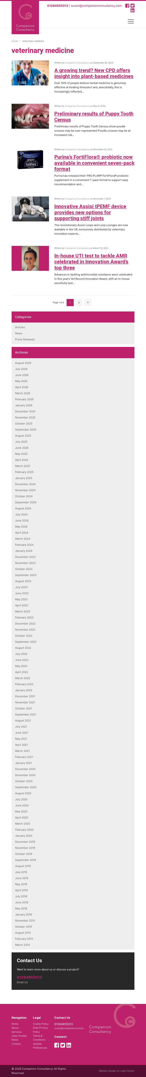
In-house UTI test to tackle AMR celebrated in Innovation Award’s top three (91, 262)
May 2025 (21, 454)
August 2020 (23, 793)
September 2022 (25, 641)
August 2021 (23, 720)
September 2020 (25, 787)
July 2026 (21, 369)
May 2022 (21, 666)
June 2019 (21, 878)
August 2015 (23, 932)
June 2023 (22, 593)
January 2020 (23, 835)
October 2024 (24, 496)
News (18, 333)
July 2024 (21, 514)
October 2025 (23, 423)
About (15, 1027)
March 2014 (22, 944)
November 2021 (25, 702)
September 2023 (25, 575)
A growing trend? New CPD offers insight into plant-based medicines (93, 73)
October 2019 (23, 854)
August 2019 (23, 866)
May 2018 (21, 908)
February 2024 (24, 544)
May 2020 (21, 811)
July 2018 (21, 896)
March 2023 (22, 611)
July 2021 (21, 726)
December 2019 (25, 841)
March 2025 (22, 466)
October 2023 (24, 569)
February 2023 (24, 617)
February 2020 (24, 829)
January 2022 (23, 690)
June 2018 (21, 902)
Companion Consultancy (77, 62)
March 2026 (22, 393)
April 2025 (21, 460)
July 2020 (21, 799)
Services (17, 1031)
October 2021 (23, 708)
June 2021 (21, 732)
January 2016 (23, 914)
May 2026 (21, 381)
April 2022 (21, 672)
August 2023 (23, 581)
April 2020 (21, 817)
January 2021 (23, 763)
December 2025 (25, 411)
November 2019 (25, 848)
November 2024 (25, 490)
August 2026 (23, 363)
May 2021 (21, 738)
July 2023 (21, 587)
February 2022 (24, 684)
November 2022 (25, 629)
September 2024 (25, 502)
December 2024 (25, 484)
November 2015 (25, 920)
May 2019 (21, 884)
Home (15, 1023)
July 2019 (21, 872)
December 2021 (25, 696)
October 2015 (23, 926)
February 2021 (24, 757)
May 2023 (21, 599)
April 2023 (21, 605)
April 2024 (21, 532)
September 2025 (25, 429)
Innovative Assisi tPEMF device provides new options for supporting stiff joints (90, 212)
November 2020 (25, 775)
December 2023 (25, 557)
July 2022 (21, 654)
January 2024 (23, 550)
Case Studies (19, 1035)
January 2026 (23, 405)
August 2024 (23, 508)
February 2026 (24, 399)
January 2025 (23, 478)
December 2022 (25, 623)
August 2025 (23, 435)
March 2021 (22, 751)
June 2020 (21, 805)
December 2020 (25, 769)
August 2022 (23, 647)
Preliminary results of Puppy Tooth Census (93, 117)
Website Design (107, 1070)
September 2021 (25, 714)
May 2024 (21, 526)
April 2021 (21, 744)
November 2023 (25, 563)
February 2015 (24, 938)
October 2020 (23, 781)
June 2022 (21, 660)
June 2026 (21, 375)
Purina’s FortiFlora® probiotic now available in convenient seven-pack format (94, 163)
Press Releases (25, 339)
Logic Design (127, 1070)
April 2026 (21, 387)
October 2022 (23, 635)
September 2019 (25, 860)
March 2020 (22, 823)
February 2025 (24, 472)
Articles (20, 327)
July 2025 (21, 441)
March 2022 (22, 678)
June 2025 (21, 447)
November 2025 (25, 417)
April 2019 (21, 890)
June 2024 (22, 520)
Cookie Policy (41, 1023)
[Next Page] (88, 302)
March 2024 (22, 538)
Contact (16, 1043)
